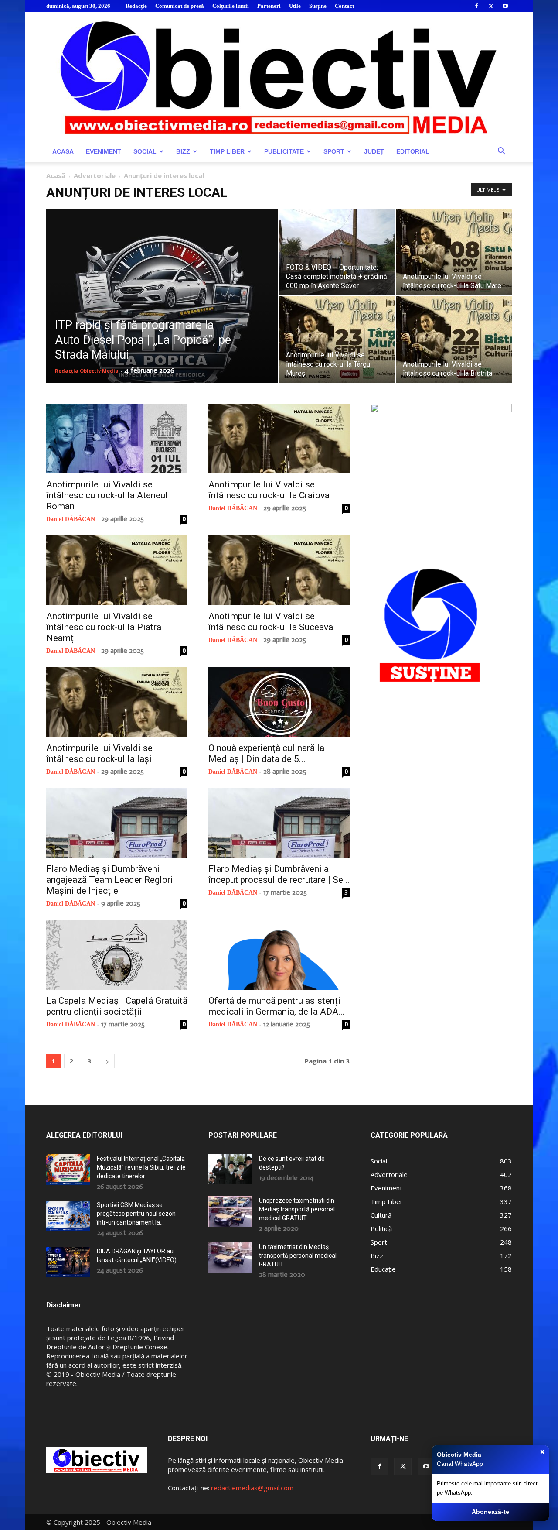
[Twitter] (490, 6)
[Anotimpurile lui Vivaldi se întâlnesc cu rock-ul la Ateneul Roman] (116, 438)
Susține (318, 6)
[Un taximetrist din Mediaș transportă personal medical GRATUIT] (230, 1257)
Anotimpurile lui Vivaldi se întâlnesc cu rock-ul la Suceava (270, 621)
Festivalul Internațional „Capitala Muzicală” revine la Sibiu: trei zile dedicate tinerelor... (141, 1167)
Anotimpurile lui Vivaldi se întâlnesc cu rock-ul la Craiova (269, 490)
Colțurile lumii (230, 6)
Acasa (63, 151)
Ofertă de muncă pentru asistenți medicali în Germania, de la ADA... (276, 1006)
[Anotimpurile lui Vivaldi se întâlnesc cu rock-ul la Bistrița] (454, 339)
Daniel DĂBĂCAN (70, 519)
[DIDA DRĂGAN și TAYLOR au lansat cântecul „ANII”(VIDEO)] (68, 1262)
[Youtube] (505, 6)
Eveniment (103, 151)
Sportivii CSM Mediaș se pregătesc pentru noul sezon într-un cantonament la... (136, 1213)
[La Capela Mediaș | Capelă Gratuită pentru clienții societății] (116, 955)
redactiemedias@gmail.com (252, 1487)
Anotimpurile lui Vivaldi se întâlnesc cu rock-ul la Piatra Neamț (103, 627)
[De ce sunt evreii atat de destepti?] (230, 1169)
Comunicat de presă (179, 6)
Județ (374, 151)
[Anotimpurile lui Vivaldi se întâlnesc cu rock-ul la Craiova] (279, 438)
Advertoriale (95, 175)
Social (145, 151)
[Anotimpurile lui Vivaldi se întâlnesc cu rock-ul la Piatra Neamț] (116, 570)
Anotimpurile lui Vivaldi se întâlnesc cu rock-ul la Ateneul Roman (107, 495)
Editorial (412, 151)
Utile (295, 6)
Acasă (55, 175)
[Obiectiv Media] (279, 76)
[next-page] (107, 1061)
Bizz (183, 151)
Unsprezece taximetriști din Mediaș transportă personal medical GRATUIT (297, 1209)
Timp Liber (227, 151)
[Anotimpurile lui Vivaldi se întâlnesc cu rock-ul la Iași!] (116, 702)
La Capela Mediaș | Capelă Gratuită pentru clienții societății (116, 1006)
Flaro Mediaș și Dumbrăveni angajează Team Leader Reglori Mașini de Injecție (109, 880)
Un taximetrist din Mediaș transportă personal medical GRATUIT (298, 1255)
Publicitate (284, 151)
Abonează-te (490, 1511)
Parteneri (269, 6)
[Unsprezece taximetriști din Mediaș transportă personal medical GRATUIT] (230, 1211)
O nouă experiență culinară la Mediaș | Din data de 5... (266, 753)
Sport (333, 151)
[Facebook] (476, 6)
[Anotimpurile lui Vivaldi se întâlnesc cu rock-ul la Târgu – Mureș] (337, 339)
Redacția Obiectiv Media (87, 370)
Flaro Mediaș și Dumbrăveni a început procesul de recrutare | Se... (279, 874)
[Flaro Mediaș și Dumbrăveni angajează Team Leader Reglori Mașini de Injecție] (116, 823)
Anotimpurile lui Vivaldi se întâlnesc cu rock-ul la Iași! (100, 753)
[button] (501, 152)
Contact (344, 6)
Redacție (136, 6)
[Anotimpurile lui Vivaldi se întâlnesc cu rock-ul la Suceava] (279, 570)
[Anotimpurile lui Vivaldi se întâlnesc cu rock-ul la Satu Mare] (454, 252)
